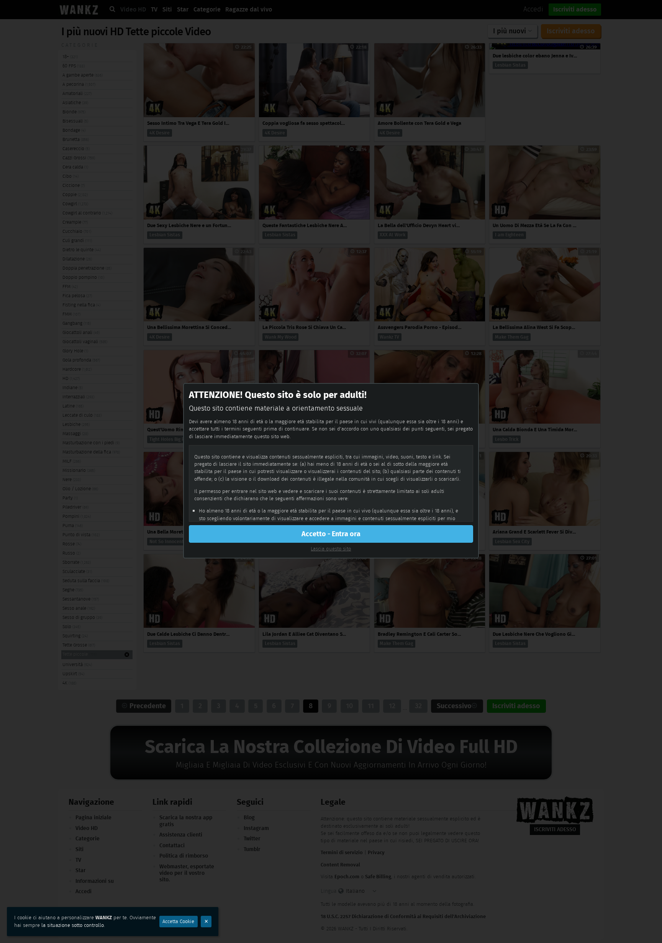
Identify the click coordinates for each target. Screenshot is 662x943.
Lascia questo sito (331, 548)
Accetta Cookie (178, 921)
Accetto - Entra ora (331, 534)
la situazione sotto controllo (72, 925)
